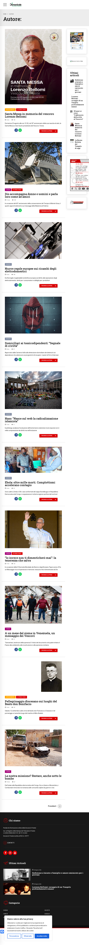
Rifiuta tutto (28, 936)
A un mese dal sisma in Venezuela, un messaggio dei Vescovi (30, 634)
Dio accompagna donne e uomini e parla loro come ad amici (31, 195)
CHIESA (5, 910)
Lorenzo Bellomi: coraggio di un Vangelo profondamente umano (77, 102)
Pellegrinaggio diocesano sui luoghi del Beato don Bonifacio (31, 703)
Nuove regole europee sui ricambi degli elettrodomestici (30, 270)
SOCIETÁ (47, 910)
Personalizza (14, 936)
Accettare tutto (42, 936)
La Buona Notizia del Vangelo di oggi (78, 144)
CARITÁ (5, 914)
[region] (28, 928)
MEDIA (46, 917)
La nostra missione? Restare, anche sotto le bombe (33, 777)
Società (8, 264)
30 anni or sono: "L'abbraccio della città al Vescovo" (78, 115)
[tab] (75, 161)
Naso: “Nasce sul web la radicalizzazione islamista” (31, 420)
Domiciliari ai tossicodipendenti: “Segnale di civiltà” (32, 344)
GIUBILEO (47, 914)
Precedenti (52, 806)
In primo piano (21, 109)
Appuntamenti (10, 109)
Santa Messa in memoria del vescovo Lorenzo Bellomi (29, 115)
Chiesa (8, 189)
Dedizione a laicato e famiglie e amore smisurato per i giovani (79, 86)
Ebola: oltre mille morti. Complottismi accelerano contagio (30, 484)
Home (4, 14)
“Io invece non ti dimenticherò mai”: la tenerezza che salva (30, 559)
